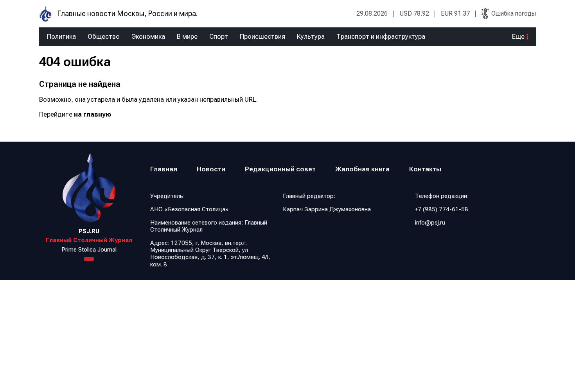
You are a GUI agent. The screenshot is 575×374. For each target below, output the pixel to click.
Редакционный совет (280, 169)
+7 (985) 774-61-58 (441, 209)
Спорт (218, 36)
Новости (211, 169)
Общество (104, 36)
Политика (61, 36)
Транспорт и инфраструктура (380, 36)
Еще (518, 36)
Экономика (148, 36)
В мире (187, 36)
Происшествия (262, 36)
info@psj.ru (430, 222)
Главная (163, 169)
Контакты (425, 169)
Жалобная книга (362, 169)
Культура (311, 36)
